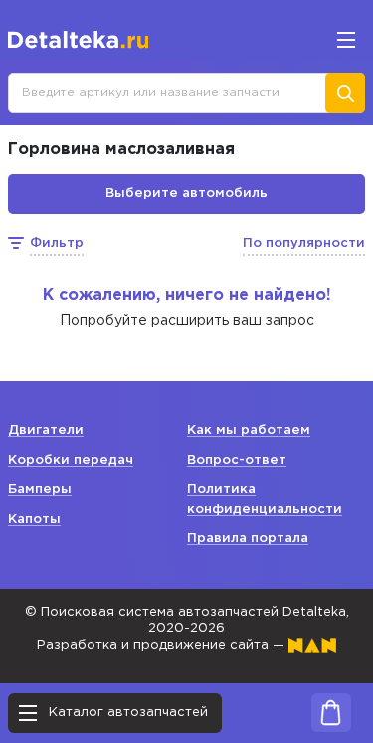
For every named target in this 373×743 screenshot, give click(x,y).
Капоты (34, 519)
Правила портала (247, 538)
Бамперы (40, 489)
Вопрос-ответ (236, 460)
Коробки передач (70, 460)
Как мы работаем (248, 430)
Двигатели (46, 430)
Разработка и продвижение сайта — (162, 645)
